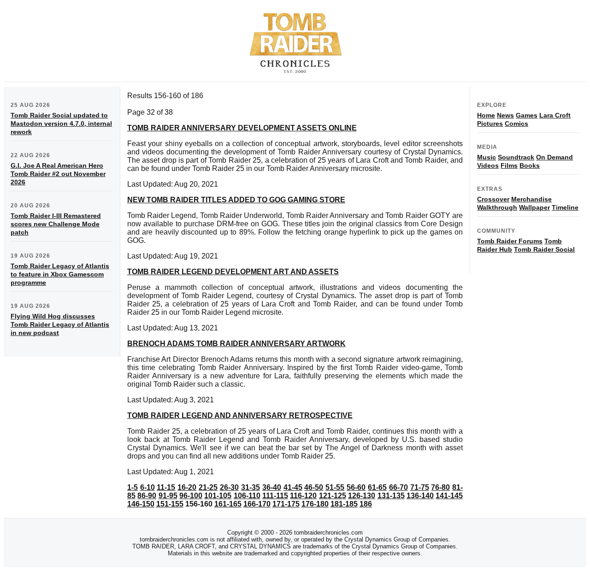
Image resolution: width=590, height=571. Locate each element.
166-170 (257, 504)
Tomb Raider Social (544, 249)
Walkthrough (497, 207)
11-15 (166, 487)
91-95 (168, 496)
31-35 (250, 487)
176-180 (315, 504)
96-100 (190, 496)
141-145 (449, 496)
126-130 (361, 496)
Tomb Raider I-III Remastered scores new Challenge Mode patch (56, 224)
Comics (516, 123)
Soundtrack (516, 157)
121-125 (332, 496)
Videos (488, 165)
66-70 (398, 487)
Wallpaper (534, 207)
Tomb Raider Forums (510, 241)
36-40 (271, 487)
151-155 (169, 504)
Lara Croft (555, 115)
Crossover (493, 199)
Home (486, 115)
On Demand (554, 157)
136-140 (420, 496)
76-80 (440, 487)
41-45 (292, 487)
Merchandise (531, 199)
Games (526, 115)
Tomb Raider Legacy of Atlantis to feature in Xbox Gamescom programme (60, 274)
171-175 (286, 504)
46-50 (313, 487)
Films (509, 165)
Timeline (565, 207)
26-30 (229, 487)
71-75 (419, 487)
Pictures (490, 123)
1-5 (132, 487)
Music (486, 157)
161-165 (228, 504)
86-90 (146, 496)
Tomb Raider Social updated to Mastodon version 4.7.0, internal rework (61, 123)
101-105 (217, 496)
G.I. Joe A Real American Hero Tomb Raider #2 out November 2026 (58, 174)
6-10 (147, 487)
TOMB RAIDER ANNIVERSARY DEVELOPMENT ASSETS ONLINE (242, 128)
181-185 (344, 504)
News (505, 115)
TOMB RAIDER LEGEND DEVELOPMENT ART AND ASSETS (233, 272)
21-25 (208, 487)
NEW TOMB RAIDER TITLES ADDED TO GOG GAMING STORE (236, 200)
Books (529, 165)
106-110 (247, 496)
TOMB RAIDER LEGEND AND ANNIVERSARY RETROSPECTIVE (240, 415)
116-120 (303, 496)
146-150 (140, 504)
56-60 (356, 487)
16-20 (186, 487)
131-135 (391, 496)
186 (366, 504)
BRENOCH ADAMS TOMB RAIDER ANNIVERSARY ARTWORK (236, 343)
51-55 (334, 487)
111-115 (275, 496)
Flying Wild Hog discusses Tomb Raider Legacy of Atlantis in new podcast (60, 324)
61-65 (377, 487)
